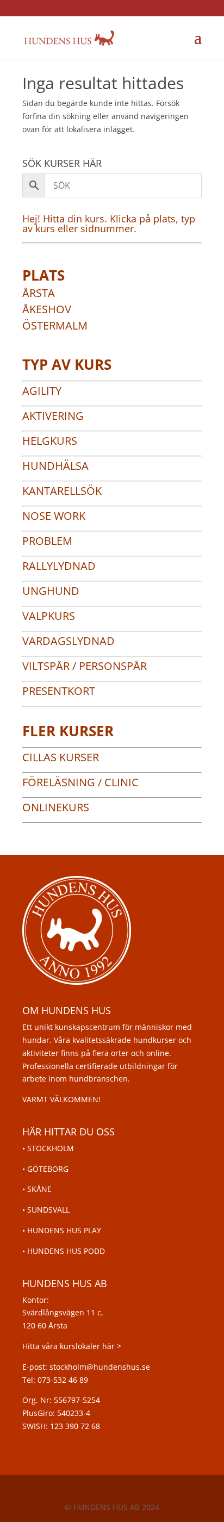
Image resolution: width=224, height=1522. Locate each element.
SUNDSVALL (48, 1209)
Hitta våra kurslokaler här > (71, 1346)
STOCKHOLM (50, 1148)
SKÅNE (39, 1189)
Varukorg (158, 38)
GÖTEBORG (48, 1169)
